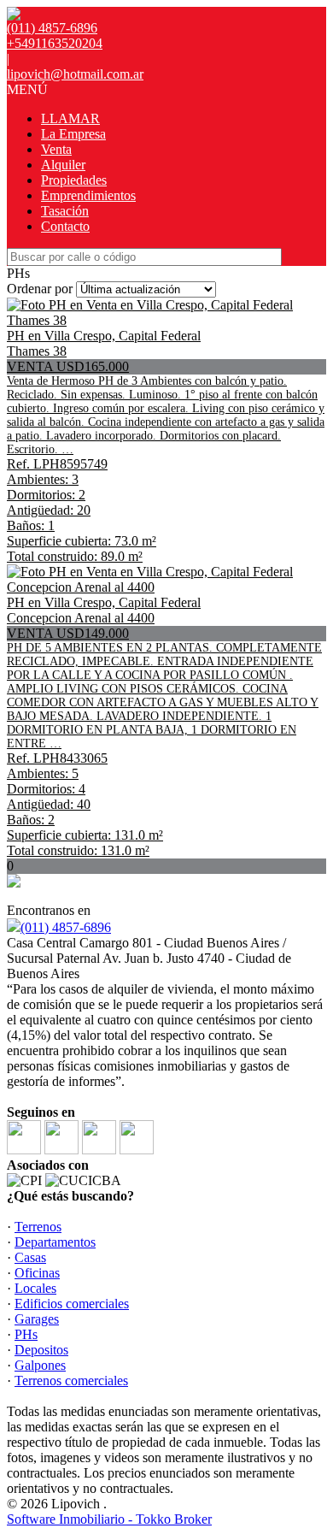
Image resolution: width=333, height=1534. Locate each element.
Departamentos (55, 1242)
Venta (56, 149)
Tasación (65, 211)
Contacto (65, 226)
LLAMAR (70, 118)
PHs (26, 1334)
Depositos (41, 1349)
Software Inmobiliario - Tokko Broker (109, 1519)
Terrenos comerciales (71, 1380)
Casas (30, 1257)
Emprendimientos (88, 195)
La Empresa (73, 134)
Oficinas (37, 1273)
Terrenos (38, 1226)
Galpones (40, 1365)
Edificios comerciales (72, 1303)
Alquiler (63, 164)
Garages (37, 1319)
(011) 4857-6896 (65, 927)
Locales (35, 1288)
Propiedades (74, 180)
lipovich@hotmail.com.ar (75, 74)
